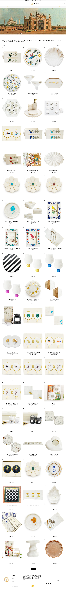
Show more (33, 568)
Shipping (13, 580)
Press (13, 581)
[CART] (63, 3)
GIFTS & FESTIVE (39, 7)
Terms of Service (15, 586)
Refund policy (14, 587)
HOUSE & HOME (14, 7)
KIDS (32, 7)
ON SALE (53, 7)
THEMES (47, 7)
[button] (2, 47)
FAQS (13, 578)
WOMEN (21, 7)
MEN (27, 7)
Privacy (13, 583)
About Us (13, 575)
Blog (13, 584)
